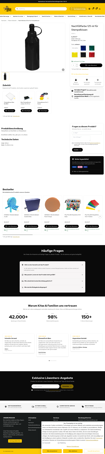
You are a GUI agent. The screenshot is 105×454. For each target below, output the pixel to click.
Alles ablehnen (73, 451)
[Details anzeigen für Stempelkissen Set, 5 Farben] (43, 96)
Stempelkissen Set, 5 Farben (42, 103)
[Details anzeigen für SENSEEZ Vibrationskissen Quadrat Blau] (32, 205)
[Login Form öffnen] (99, 8)
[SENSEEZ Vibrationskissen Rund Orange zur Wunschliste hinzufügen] (58, 210)
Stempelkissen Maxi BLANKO (9, 103)
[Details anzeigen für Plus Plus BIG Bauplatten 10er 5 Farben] (93, 205)
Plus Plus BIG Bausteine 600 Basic (73, 216)
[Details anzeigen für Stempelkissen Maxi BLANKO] (10, 96)
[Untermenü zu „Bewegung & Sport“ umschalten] (39, 16)
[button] (33, 47)
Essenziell (47, 443)
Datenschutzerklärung (95, 143)
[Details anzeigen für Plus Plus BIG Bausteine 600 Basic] (73, 205)
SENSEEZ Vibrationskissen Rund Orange (51, 216)
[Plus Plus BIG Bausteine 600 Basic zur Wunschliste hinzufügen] (78, 210)
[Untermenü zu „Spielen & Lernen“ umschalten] (24, 16)
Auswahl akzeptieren (94, 451)
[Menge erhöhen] (76, 64)
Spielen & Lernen (18, 16)
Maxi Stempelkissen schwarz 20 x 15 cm (26, 103)
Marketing (63, 443)
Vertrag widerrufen (15, 441)
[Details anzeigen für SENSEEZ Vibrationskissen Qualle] (12, 205)
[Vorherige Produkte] (5, 216)
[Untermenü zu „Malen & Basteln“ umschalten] (65, 16)
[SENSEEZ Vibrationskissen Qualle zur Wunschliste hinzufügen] (17, 210)
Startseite (3, 20)
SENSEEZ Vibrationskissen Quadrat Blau (31, 216)
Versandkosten (16, 116)
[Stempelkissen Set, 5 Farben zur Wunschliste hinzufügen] (47, 98)
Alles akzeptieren (52, 451)
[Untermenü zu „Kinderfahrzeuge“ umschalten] (10, 16)
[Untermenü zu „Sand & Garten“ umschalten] (52, 16)
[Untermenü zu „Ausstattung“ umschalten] (77, 16)
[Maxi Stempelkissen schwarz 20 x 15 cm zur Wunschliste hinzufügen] (31, 98)
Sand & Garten (46, 16)
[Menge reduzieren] (76, 66)
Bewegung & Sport (32, 16)
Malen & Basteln (59, 16)
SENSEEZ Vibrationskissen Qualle (11, 216)
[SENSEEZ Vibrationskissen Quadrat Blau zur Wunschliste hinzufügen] (38, 210)
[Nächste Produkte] (100, 216)
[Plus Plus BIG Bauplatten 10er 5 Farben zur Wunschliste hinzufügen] (98, 210)
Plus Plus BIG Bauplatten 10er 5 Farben (92, 216)
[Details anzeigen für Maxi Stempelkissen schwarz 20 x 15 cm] (27, 96)
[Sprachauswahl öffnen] (89, 8)
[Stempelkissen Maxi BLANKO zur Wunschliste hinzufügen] (14, 98)
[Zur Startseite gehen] (7, 9)
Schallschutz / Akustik (85, 16)
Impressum (99, 438)
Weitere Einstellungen (73, 446)
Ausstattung (71, 16)
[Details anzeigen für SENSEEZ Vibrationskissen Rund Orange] (52, 205)
